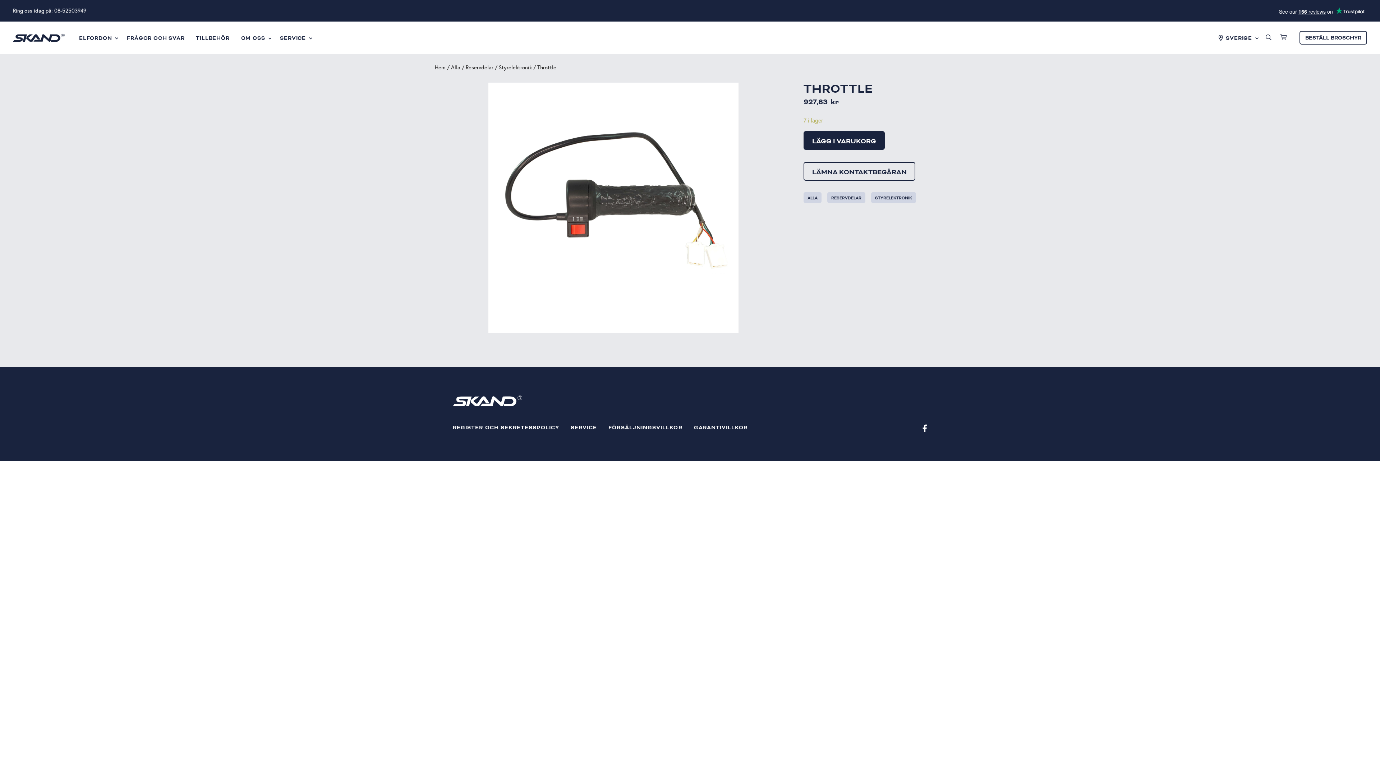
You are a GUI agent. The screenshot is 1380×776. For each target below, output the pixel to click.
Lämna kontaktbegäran (859, 172)
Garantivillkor (721, 427)
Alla (455, 67)
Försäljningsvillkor (645, 427)
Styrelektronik (515, 67)
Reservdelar (479, 67)
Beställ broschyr (1333, 37)
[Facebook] (925, 428)
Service (584, 427)
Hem (440, 67)
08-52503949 (70, 10)
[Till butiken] (1283, 38)
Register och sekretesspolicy (506, 427)
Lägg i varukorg (844, 141)
